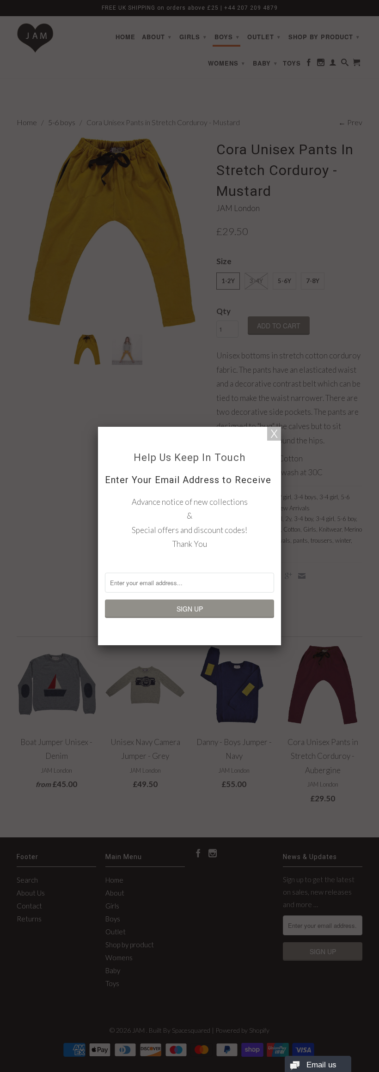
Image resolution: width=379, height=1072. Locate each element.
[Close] (274, 434)
